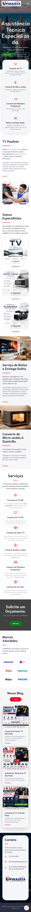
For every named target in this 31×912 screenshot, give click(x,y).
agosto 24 (22, 808)
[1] (26, 908)
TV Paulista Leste (19, 127)
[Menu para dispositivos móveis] (28, 3)
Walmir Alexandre (11, 727)
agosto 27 (22, 727)
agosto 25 (22, 768)
